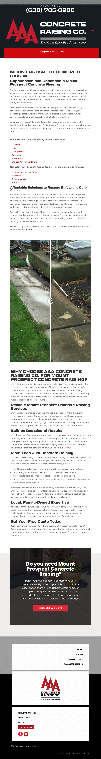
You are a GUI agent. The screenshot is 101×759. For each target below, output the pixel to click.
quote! (29, 229)
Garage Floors (18, 151)
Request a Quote (52, 51)
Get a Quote (26, 727)
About (79, 654)
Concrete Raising (73, 664)
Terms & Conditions (81, 753)
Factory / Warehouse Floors (24, 172)
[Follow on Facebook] (20, 734)
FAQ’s (21, 722)
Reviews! (67, 447)
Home (80, 649)
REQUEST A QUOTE (50, 607)
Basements (17, 158)
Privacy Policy (63, 753)
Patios (14, 148)
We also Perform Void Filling (24, 162)
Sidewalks (16, 144)
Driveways (16, 155)
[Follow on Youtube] (26, 734)
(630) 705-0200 (50, 10)
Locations (24, 717)
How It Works (75, 659)
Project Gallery (27, 713)
